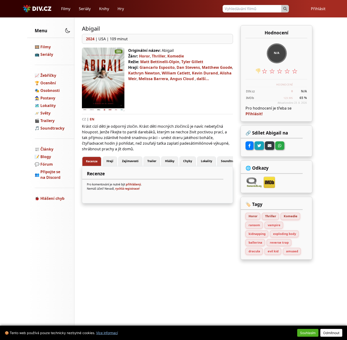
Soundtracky (52, 128)
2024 (90, 38)
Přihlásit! (254, 113)
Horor (144, 56)
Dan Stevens (188, 67)
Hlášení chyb (52, 198)
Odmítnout (331, 333)
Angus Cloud (182, 78)
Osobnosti (50, 90)
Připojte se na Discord (50, 174)
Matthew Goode (217, 67)
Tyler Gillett (192, 61)
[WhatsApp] (279, 145)
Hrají (109, 161)
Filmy (65, 8)
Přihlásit (318, 8)
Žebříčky (48, 75)
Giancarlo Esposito (157, 67)
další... (203, 78)
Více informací (107, 333)
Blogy (45, 156)
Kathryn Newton (144, 73)
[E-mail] (269, 145)
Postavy (47, 98)
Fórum (46, 164)
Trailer (151, 161)
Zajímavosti (130, 161)
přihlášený (133, 184)
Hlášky (169, 161)
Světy (45, 113)
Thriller (158, 56)
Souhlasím (308, 333)
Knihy (104, 8)
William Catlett (176, 73)
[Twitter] (259, 145)
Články (46, 149)
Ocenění (48, 83)
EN (92, 119)
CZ (84, 119)
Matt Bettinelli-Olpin (159, 61)
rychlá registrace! (127, 189)
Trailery (47, 120)
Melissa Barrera (153, 78)
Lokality (48, 105)
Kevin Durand (205, 73)
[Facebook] (249, 145)
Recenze (91, 161)
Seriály (85, 8)
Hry (121, 8)
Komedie (175, 56)
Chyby (187, 161)
